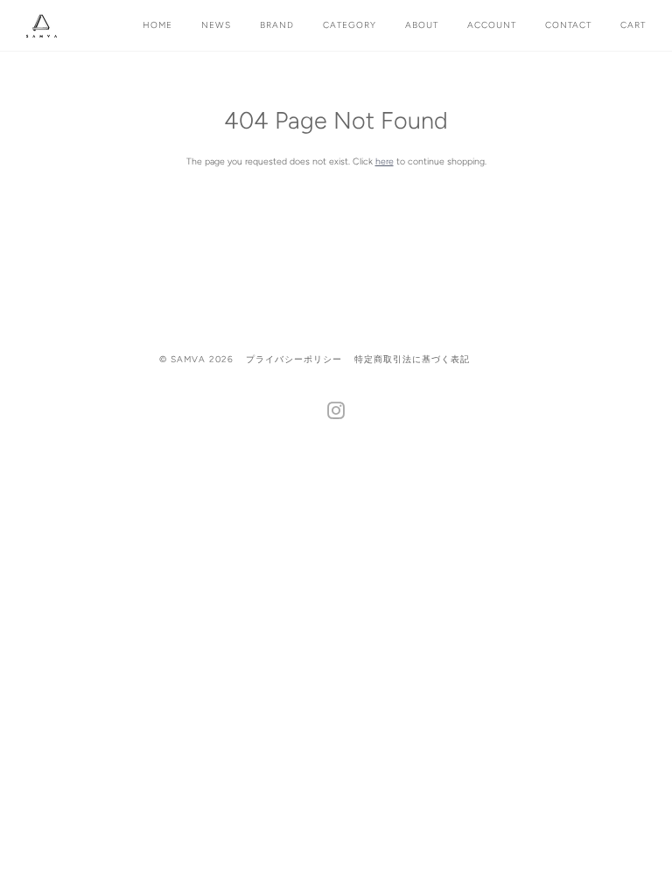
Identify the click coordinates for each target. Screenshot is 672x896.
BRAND (277, 25)
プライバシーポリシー (294, 359)
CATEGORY (349, 25)
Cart (633, 25)
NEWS (216, 25)
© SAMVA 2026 (196, 359)
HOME (157, 25)
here (384, 161)
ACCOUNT (491, 25)
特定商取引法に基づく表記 (412, 359)
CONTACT (568, 25)
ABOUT (421, 25)
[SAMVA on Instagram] (336, 414)
